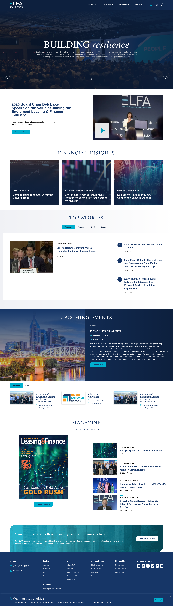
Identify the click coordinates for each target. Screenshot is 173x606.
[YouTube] (161, 566)
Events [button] (138, 5)
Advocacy (46, 565)
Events (45, 572)
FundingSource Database (52, 589)
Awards (70, 569)
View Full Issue (43, 505)
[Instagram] (143, 566)
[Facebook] (138, 566)
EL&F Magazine (97, 565)
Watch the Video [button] (20, 132)
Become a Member (147, 538)
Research (46, 569)
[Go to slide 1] (81, 79)
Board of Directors (73, 572)
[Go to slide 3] (88, 79)
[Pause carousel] (91, 79)
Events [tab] (93, 227)
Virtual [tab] (27, 386)
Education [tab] (104, 227)
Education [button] (124, 5)
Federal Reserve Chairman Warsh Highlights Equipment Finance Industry (77, 249)
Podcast (94, 576)
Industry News (96, 569)
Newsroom (95, 572)
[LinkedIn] (148, 566)
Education (46, 576)
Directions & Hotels (74, 576)
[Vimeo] (152, 566)
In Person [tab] (16, 386)
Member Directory (121, 569)
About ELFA (71, 565)
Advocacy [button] (92, 5)
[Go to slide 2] (84, 79)
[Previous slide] (8, 79)
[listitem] (34, 182)
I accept (158, 600)
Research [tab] (81, 227)
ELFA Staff (71, 579)
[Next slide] (165, 79)
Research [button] (108, 5)
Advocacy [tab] (68, 227)
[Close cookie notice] (170, 597)
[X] (157, 566)
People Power (120, 572)
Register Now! (98, 364)
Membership (119, 565)
